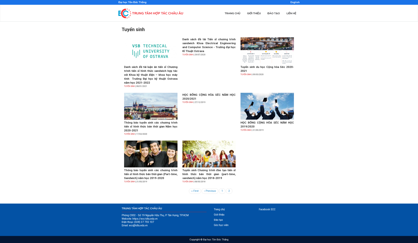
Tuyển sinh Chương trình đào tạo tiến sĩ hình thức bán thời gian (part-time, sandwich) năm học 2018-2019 (209, 174)
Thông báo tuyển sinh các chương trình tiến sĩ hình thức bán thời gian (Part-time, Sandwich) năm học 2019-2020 (150, 174)
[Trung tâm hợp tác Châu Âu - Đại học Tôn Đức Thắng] (124, 16)
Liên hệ (291, 13)
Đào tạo (273, 13)
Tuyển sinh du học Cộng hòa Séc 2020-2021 (267, 68)
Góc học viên (221, 225)
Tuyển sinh (129, 86)
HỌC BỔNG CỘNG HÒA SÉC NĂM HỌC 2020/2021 (209, 96)
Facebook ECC (267, 209)
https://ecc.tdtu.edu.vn (145, 218)
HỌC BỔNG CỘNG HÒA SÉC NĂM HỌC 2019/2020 (267, 124)
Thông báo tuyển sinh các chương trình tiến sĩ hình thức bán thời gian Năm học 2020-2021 (150, 126)
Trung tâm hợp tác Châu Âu (157, 13)
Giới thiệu (254, 13)
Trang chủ (232, 13)
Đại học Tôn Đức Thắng (132, 2)
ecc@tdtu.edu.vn (138, 225)
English (295, 2)
